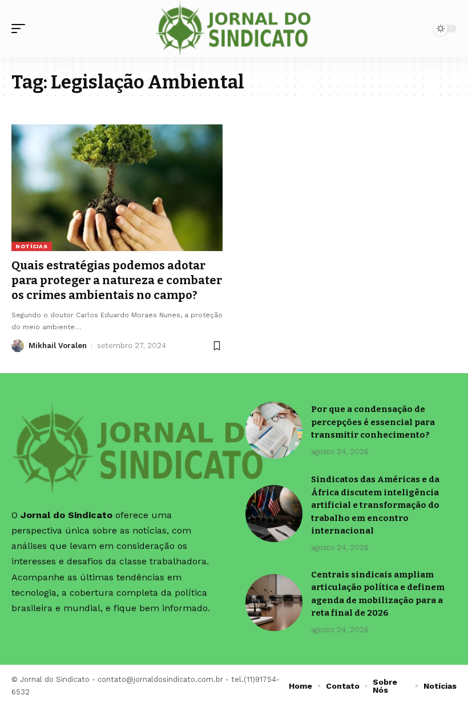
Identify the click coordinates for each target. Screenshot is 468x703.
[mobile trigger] (21, 28)
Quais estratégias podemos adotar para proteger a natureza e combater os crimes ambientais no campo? (116, 280)
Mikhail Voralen (58, 345)
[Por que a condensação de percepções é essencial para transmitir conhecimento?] (273, 430)
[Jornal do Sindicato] (234, 28)
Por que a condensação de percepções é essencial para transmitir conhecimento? (373, 422)
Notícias (31, 246)
